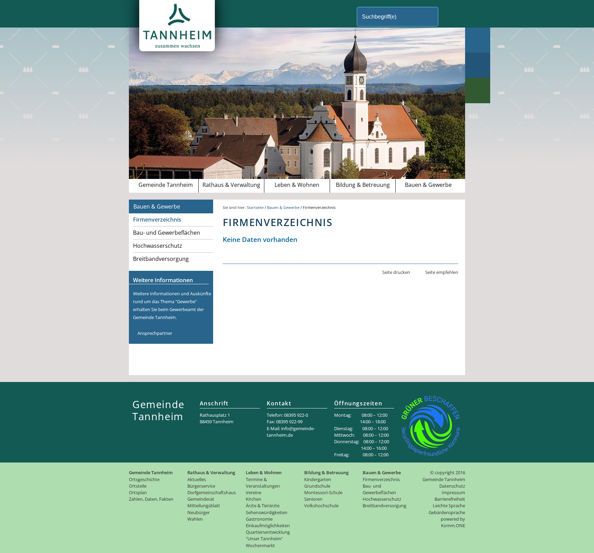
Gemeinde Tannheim (166, 185)
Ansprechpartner (155, 333)
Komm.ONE (453, 525)
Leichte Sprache (449, 505)
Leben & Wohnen (297, 185)
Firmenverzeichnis (157, 219)
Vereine (253, 492)
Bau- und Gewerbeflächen (166, 232)
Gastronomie (259, 519)
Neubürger (198, 512)
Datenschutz (452, 486)
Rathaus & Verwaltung (231, 185)
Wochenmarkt (260, 545)
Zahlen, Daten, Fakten (151, 499)
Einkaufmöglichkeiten (268, 525)
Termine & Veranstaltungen (263, 482)
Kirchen (253, 499)
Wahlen (195, 519)
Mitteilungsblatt (203, 505)
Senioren (313, 499)
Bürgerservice (201, 486)
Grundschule (317, 486)
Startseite (255, 207)
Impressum (453, 492)
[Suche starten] (450, 16)
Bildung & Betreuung (363, 185)
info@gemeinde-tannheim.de (291, 431)
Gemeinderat (200, 499)
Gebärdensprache (447, 512)
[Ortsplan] (477, 65)
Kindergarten (317, 479)
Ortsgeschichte (144, 479)
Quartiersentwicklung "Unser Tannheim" (268, 535)
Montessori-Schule (323, 492)
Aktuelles (196, 479)
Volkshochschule (321, 505)
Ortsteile (137, 486)
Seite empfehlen (441, 272)
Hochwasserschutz (157, 245)
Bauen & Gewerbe (428, 185)
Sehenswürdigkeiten (266, 512)
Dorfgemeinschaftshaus (211, 492)
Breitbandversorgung (161, 259)
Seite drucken (396, 272)
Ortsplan (138, 492)
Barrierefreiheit (449, 499)
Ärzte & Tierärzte (262, 505)
